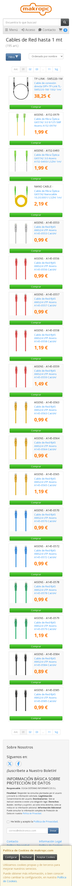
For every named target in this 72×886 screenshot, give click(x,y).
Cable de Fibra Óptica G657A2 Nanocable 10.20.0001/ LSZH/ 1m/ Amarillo (48, 196)
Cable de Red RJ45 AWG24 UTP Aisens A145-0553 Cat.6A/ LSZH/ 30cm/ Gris (45, 232)
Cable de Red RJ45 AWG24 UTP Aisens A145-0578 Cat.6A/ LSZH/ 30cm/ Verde (45, 591)
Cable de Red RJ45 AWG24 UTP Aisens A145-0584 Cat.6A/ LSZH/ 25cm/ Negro (45, 663)
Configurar (11, 857)
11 (49, 69)
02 (30, 69)
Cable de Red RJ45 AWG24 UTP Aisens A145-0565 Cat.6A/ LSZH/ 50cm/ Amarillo (47, 483)
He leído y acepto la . (34, 821)
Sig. (56, 69)
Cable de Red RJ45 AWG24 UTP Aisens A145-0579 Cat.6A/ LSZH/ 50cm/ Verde (45, 627)
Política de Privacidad (32, 813)
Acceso (30, 30)
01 (23, 69)
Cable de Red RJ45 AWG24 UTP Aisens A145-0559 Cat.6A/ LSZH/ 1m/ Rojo (45, 375)
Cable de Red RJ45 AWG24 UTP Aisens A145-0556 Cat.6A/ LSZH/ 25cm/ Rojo (45, 267)
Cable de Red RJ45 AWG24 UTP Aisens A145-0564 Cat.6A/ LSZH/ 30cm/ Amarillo (47, 447)
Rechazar (27, 857)
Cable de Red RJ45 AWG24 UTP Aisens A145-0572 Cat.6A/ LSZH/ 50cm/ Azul (45, 555)
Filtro (11, 57)
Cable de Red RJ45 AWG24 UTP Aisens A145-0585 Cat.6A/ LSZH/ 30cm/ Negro (45, 699)
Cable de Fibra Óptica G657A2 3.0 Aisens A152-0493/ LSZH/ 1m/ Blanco (47, 160)
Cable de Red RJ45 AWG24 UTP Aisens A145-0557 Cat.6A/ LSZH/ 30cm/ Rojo (45, 303)
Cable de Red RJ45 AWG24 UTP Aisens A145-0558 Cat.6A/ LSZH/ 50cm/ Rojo (45, 339)
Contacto (49, 30)
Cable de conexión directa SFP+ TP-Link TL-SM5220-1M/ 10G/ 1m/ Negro (47, 88)
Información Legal (50, 841)
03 (37, 69)
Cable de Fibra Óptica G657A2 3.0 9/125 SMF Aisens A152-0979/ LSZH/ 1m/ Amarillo (47, 124)
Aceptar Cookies (46, 857)
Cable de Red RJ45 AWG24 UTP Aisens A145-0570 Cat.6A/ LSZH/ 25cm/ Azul (45, 519)
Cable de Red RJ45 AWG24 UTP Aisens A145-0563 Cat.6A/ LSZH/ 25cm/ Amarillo (47, 411)
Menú (13, 30)
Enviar (53, 830)
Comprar (36, 107)
